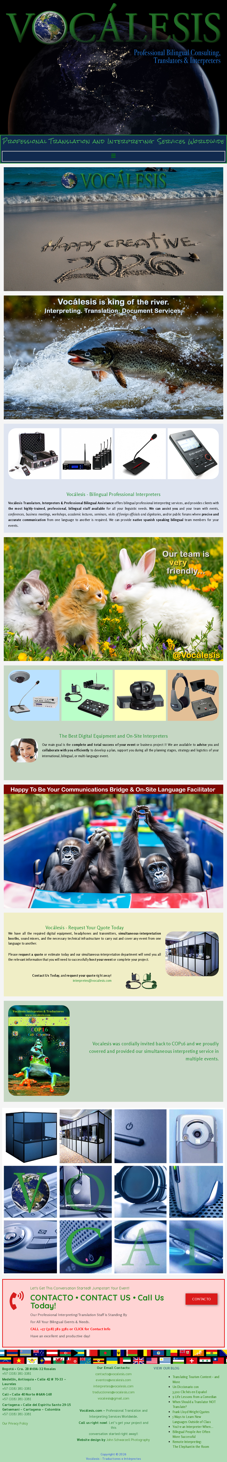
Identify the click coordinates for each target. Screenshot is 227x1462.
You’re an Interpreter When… (192, 1427)
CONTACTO (201, 1299)
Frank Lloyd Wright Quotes (191, 1412)
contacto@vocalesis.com (113, 1374)
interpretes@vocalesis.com (92, 980)
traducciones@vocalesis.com (113, 1392)
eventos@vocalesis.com (113, 1380)
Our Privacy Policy (15, 1423)
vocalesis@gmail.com (113, 1398)
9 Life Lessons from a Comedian (194, 1397)
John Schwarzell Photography (128, 1439)
